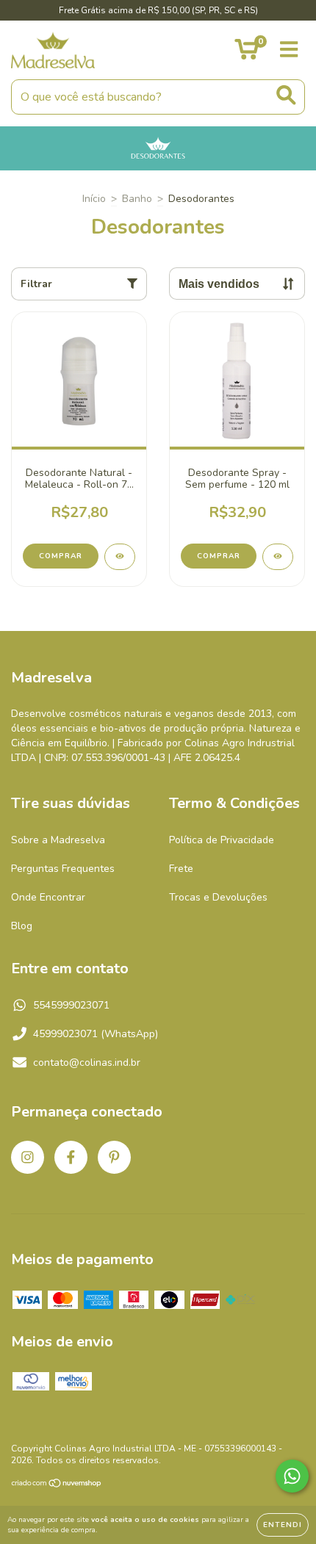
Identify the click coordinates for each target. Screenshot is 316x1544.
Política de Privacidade (221, 840)
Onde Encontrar (48, 897)
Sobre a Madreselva (58, 840)
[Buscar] (286, 95)
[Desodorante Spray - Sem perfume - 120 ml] (277, 557)
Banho (137, 199)
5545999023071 (71, 1005)
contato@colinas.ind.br (86, 1062)
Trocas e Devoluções (218, 897)
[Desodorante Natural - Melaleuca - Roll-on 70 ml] (119, 557)
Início (94, 199)
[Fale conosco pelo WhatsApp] (292, 1476)
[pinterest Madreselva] (114, 1157)
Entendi (282, 1525)
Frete (181, 869)
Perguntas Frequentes (63, 869)
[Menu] (289, 50)
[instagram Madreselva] (27, 1157)
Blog (21, 926)
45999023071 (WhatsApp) (95, 1034)
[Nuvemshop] (57, 1485)
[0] (246, 54)
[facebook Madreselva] (70, 1157)
